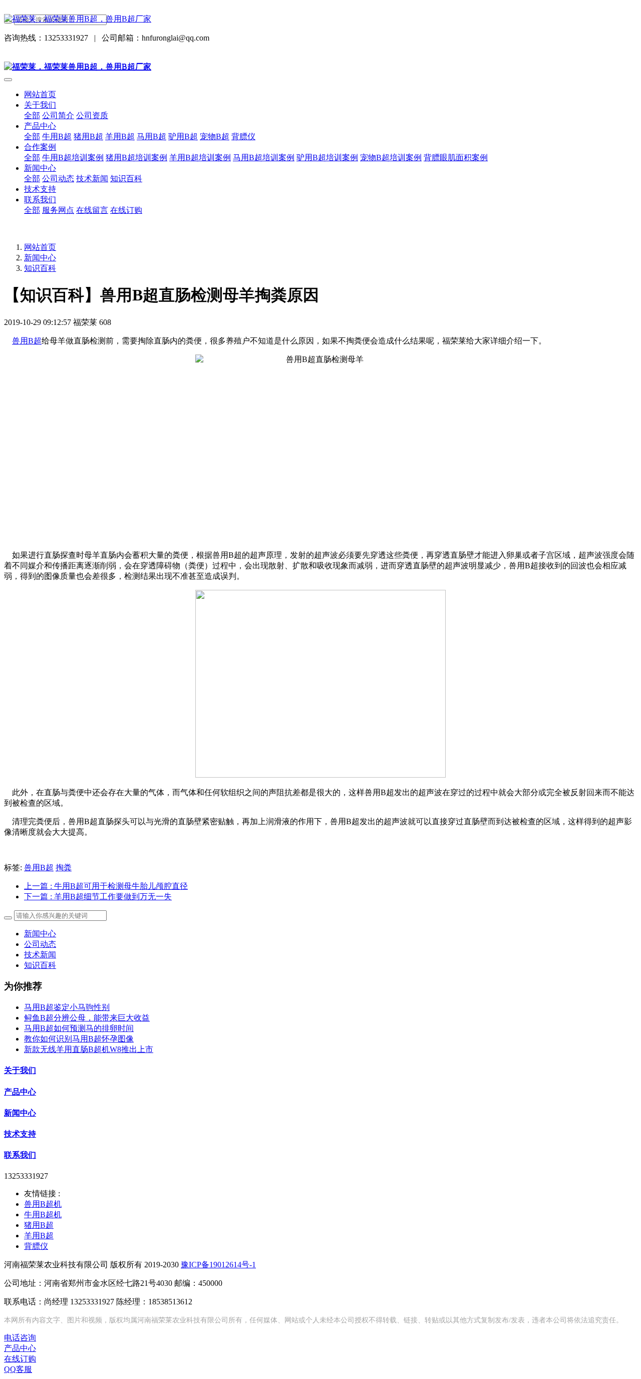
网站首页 (40, 94)
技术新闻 (40, 954)
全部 (32, 115)
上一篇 (106, 886)
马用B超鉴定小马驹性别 (67, 1007)
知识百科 (40, 268)
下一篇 (98, 896)
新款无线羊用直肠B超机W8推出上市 (88, 1049)
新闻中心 (40, 257)
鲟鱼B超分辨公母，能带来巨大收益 (87, 1017)
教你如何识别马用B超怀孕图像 (79, 1039)
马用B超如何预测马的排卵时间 (79, 1028)
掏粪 (64, 867)
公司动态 (40, 944)
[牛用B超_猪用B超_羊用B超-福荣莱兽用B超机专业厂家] (320, 19)
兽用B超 (27, 340)
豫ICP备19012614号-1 (218, 1264)
